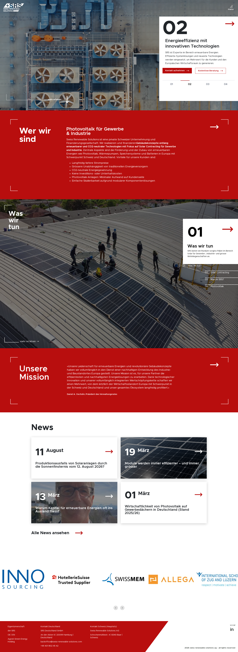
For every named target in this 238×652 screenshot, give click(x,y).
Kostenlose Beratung (208, 74)
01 (171, 88)
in (232, 629)
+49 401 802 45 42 (49, 646)
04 (225, 88)
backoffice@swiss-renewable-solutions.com (61, 642)
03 (207, 88)
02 (189, 88)
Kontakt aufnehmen (175, 74)
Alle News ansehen (50, 533)
